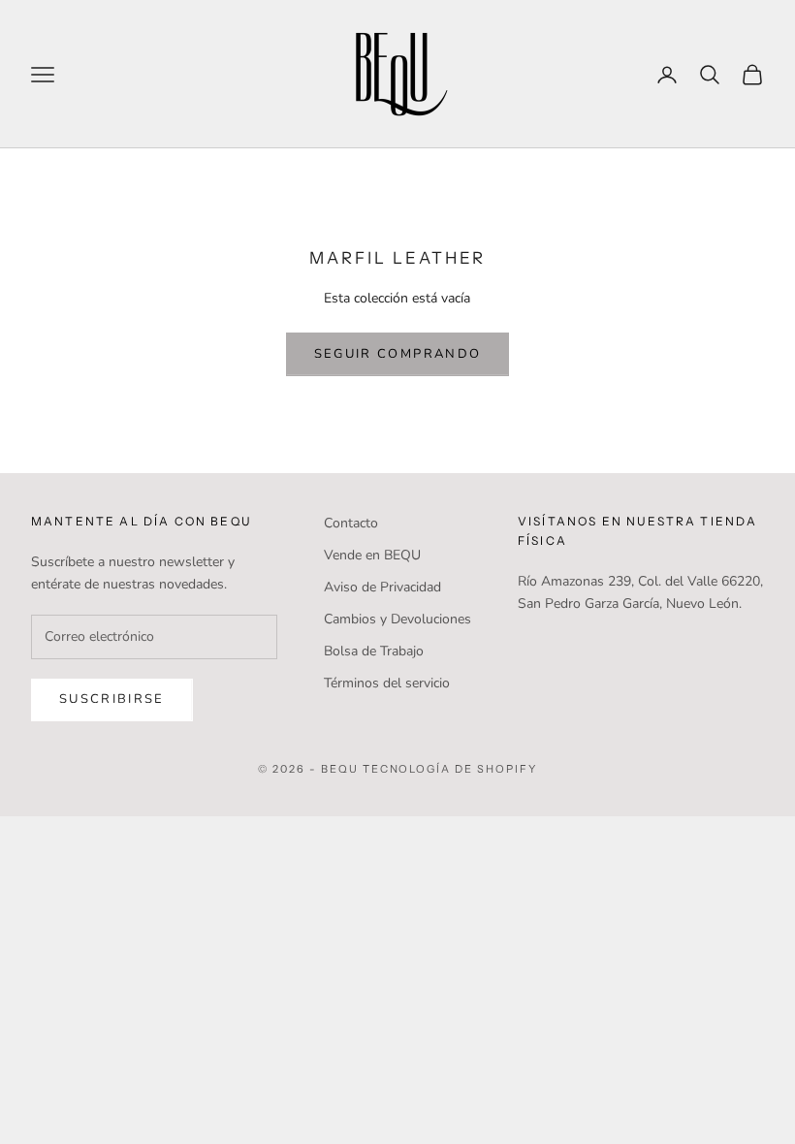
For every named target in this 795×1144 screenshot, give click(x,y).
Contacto (351, 523)
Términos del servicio (387, 683)
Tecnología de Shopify (450, 769)
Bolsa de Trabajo (374, 651)
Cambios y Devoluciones (397, 619)
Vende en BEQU (372, 555)
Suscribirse (112, 699)
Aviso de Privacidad (382, 587)
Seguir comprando (397, 354)
